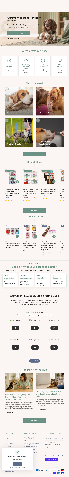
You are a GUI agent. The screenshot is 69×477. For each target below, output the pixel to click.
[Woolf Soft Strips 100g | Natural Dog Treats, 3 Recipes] (12, 231)
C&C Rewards (29, 438)
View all (34, 154)
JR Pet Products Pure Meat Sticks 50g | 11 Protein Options (48, 191)
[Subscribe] (63, 438)
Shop (6, 438)
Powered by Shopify (10, 471)
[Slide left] (32, 166)
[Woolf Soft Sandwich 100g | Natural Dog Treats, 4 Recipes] (31, 231)
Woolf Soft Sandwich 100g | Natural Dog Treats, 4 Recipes (30, 246)
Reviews (8, 441)
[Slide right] (36, 166)
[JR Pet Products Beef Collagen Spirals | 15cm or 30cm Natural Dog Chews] (49, 231)
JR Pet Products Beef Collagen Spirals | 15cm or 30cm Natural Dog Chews (49, 247)
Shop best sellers (18, 33)
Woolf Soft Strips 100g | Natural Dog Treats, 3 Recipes (12, 246)
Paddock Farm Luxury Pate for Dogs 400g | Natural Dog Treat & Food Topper (12, 192)
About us (8, 447)
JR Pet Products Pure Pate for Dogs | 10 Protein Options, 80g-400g (30, 192)
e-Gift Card (9, 444)
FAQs (26, 441)
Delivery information (31, 444)
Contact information (31, 447)
